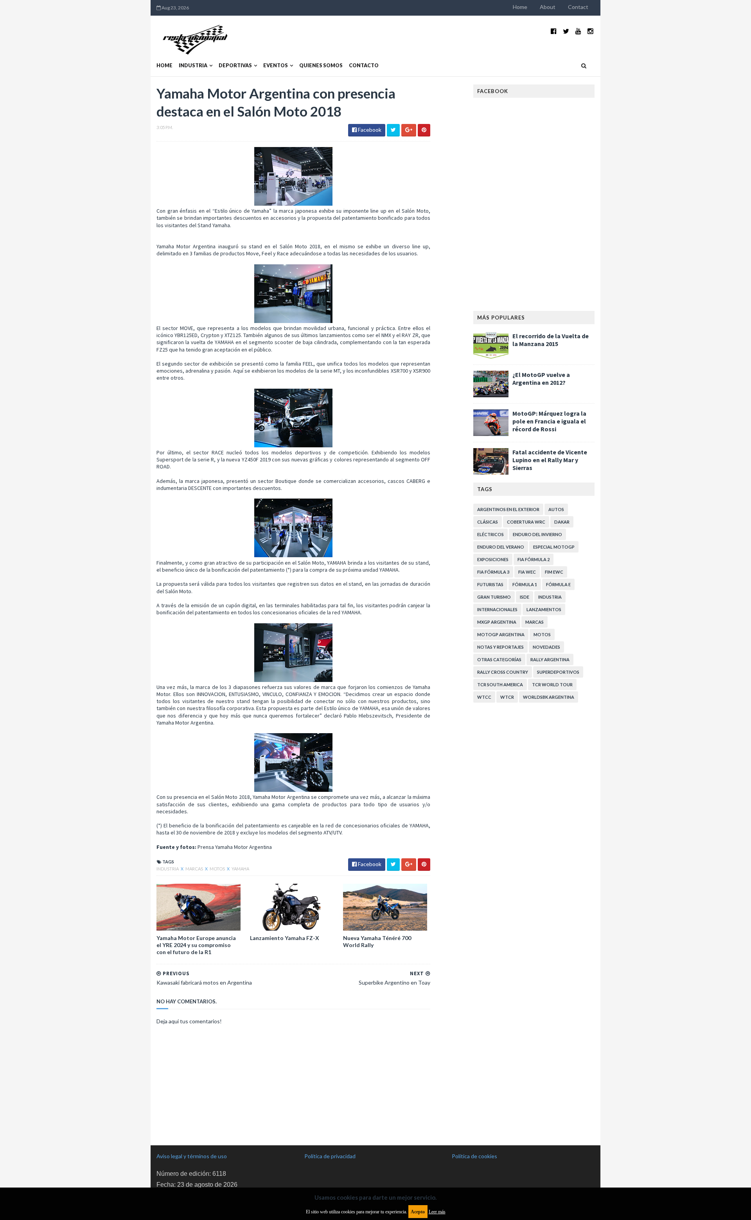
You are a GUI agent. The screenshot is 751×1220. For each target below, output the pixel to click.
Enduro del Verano (500, 546)
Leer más (437, 1212)
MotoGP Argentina (501, 634)
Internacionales (497, 609)
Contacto (364, 65)
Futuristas (490, 584)
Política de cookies (474, 1156)
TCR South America (500, 684)
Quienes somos (321, 65)
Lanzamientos (543, 609)
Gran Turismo (494, 596)
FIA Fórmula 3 (493, 571)
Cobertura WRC (526, 521)
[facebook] (554, 31)
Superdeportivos (558, 672)
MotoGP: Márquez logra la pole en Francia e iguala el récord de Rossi (549, 421)
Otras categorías (499, 659)
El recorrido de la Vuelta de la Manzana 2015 (550, 340)
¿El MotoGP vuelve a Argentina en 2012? (541, 378)
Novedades (546, 646)
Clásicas (487, 521)
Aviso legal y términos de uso (191, 1156)
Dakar (562, 521)
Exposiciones (492, 559)
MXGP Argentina (496, 621)
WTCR (507, 697)
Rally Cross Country (502, 672)
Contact (578, 7)
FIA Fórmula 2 (533, 559)
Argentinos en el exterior (508, 509)
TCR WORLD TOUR (552, 684)
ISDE (524, 596)
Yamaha (240, 868)
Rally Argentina (550, 659)
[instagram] (590, 31)
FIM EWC (554, 571)
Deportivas (235, 65)
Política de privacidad (330, 1156)
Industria (193, 65)
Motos (218, 868)
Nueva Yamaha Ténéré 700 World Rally (377, 941)
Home (520, 7)
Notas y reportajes (500, 646)
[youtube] (578, 31)
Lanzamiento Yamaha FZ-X (284, 938)
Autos (556, 509)
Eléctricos (490, 534)
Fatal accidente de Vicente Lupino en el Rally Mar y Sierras (549, 460)
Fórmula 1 (524, 584)
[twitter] (566, 31)
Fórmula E (558, 584)
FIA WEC (527, 571)
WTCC (484, 697)
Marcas (194, 868)
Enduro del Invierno (537, 534)
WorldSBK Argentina (548, 697)
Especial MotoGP (554, 546)
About (547, 7)
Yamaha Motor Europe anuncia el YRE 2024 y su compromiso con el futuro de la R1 (196, 945)
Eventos (275, 65)
